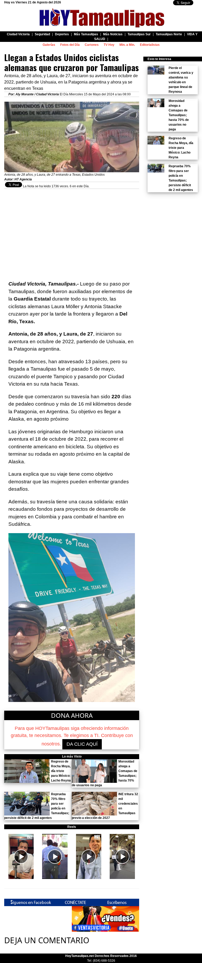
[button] (21, 856)
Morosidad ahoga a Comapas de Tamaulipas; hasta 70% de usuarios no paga (179, 115)
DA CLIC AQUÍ (82, 744)
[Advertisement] (71, 226)
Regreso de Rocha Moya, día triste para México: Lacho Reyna (61, 771)
